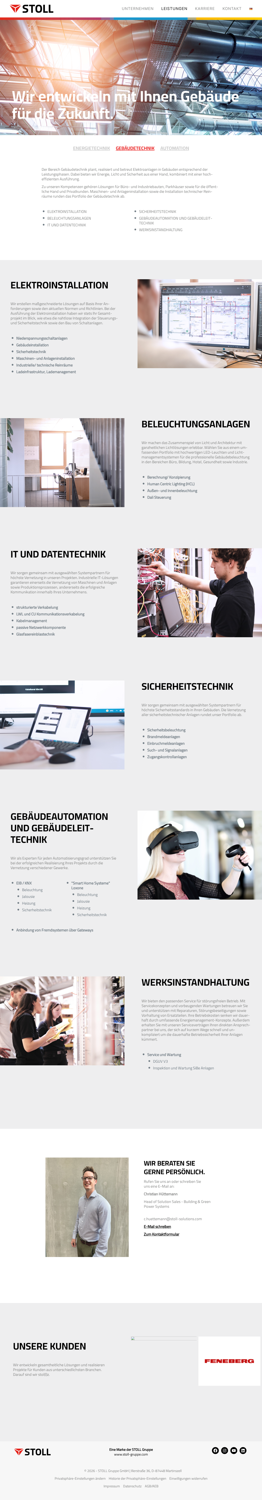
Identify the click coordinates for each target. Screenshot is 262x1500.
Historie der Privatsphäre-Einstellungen (137, 1478)
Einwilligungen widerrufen (188, 1478)
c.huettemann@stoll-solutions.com (173, 1218)
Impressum (112, 1486)
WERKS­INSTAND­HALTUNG (160, 229)
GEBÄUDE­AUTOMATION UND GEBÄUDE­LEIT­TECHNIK (175, 221)
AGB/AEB (151, 1486)
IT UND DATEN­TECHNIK (66, 224)
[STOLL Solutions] (29, 8)
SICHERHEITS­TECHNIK (157, 211)
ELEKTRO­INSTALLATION (67, 211)
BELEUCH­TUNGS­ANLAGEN (69, 218)
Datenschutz (132, 1486)
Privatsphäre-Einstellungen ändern (80, 1478)
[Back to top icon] (244, 1492)
